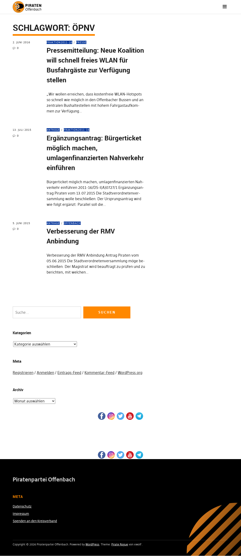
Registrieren (23, 372)
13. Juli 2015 (22, 129)
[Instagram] (111, 415)
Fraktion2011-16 (59, 42)
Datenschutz (22, 506)
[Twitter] (120, 415)
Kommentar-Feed (99, 372)
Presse (81, 42)
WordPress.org (130, 372)
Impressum (21, 514)
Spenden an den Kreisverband (35, 521)
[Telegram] (139, 415)
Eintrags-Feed (69, 372)
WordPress (92, 544)
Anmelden (45, 372)
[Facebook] (101, 415)
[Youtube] (130, 415)
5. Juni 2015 (21, 223)
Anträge (53, 129)
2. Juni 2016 (21, 42)
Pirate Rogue (119, 544)
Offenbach (72, 223)
